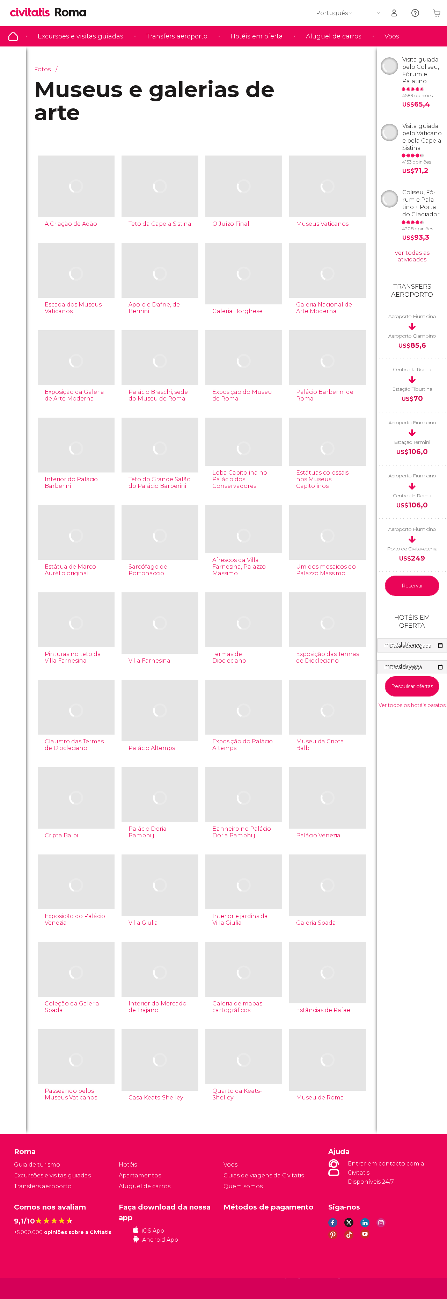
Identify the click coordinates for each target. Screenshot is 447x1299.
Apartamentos (140, 1175)
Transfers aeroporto (176, 36)
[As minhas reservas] (394, 13)
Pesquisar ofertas (412, 686)
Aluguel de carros (333, 36)
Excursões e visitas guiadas (80, 36)
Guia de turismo (13, 36)
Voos (391, 36)
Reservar (412, 586)
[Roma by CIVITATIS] (32, 12)
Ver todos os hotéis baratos (412, 705)
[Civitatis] (31, 1288)
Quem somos (243, 1186)
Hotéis (128, 1164)
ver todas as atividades (412, 256)
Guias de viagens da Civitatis (264, 1175)
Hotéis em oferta (256, 36)
